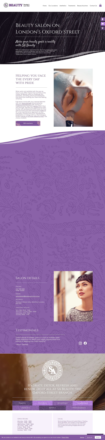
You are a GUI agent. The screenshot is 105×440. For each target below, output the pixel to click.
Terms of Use (62, 421)
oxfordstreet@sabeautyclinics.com (28, 296)
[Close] (103, 437)
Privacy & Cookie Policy (74, 421)
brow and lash (26, 103)
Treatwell (25, 344)
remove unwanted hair (23, 104)
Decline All (89, 437)
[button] (72, 5)
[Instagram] (80, 343)
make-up (43, 110)
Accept (98, 437)
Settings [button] (82, 437)
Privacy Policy (65, 437)
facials (32, 51)
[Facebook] (85, 343)
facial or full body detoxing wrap (32, 116)
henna (35, 106)
